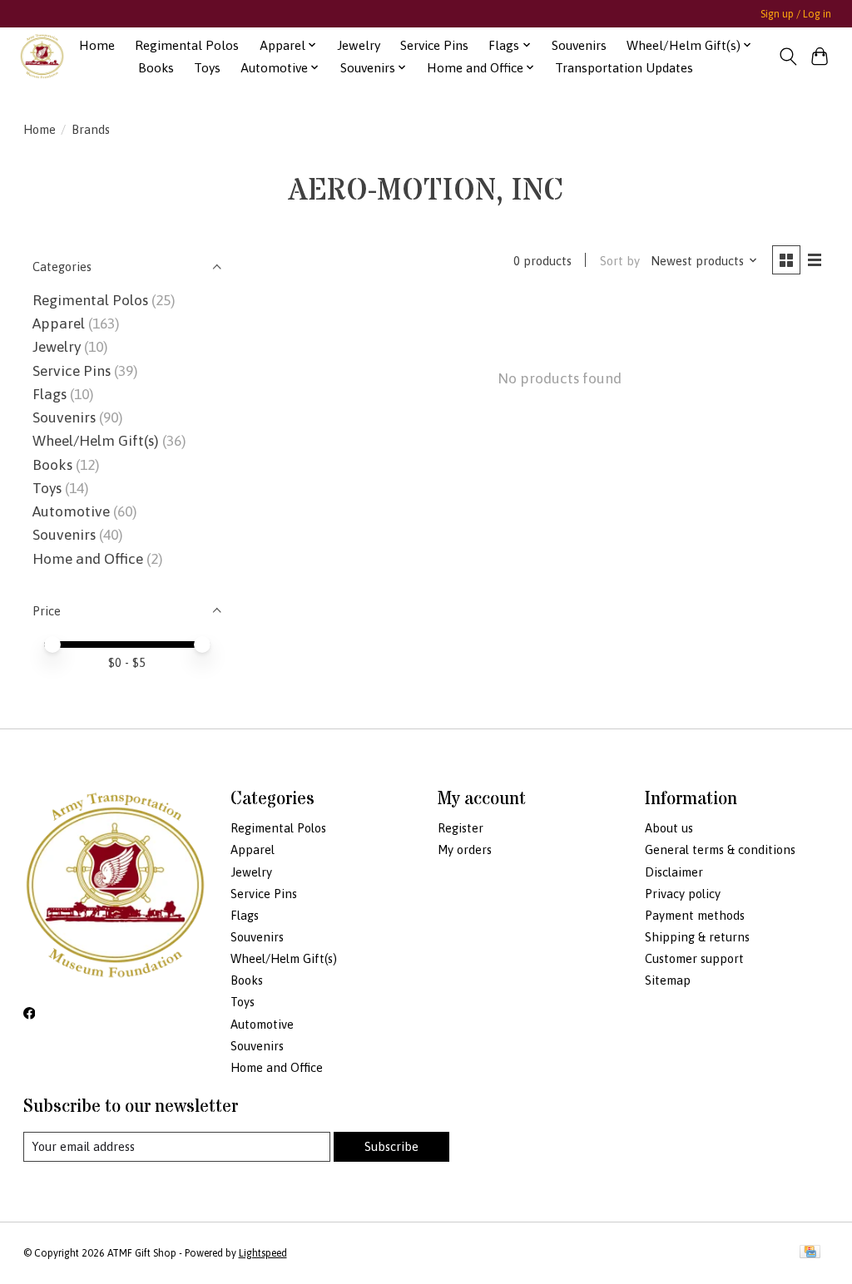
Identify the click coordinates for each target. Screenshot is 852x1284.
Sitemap (668, 980)
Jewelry (358, 45)
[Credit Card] (810, 1253)
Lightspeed (263, 1253)
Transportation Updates (624, 68)
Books (156, 68)
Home (97, 45)
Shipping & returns (697, 937)
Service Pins (434, 45)
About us (669, 828)
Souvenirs (579, 45)
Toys (207, 68)
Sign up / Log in (795, 14)
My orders (465, 849)
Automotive (71, 511)
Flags (49, 394)
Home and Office (87, 559)
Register (460, 828)
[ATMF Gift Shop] (42, 56)
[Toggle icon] (787, 57)
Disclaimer (674, 872)
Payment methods (695, 915)
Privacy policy (683, 893)
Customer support (694, 958)
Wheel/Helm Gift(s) (95, 440)
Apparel (58, 323)
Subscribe (391, 1146)
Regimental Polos (187, 45)
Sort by (620, 261)
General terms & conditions (720, 849)
